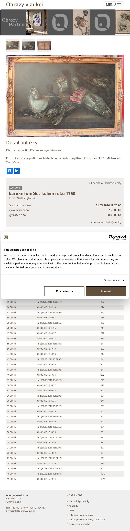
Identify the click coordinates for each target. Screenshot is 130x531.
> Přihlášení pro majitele (79, 523)
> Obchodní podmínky (78, 501)
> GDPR (70, 510)
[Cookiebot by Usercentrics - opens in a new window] (111, 237)
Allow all (106, 291)
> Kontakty (72, 505)
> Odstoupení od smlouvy (80, 514)
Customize (62, 291)
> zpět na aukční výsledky (105, 183)
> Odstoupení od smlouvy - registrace (86, 519)
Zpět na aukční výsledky (106, 222)
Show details (112, 280)
